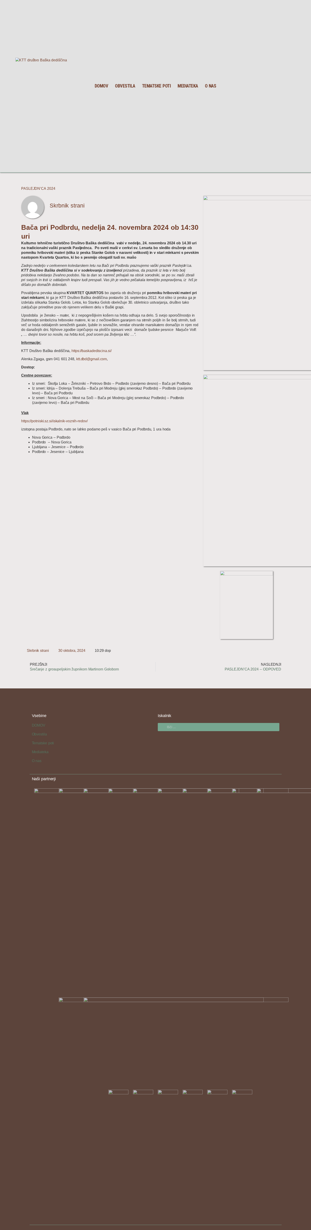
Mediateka (188, 86)
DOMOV (101, 86)
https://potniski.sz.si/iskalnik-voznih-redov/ (54, 421)
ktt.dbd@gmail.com (91, 359)
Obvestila (125, 86)
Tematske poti (156, 86)
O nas (210, 86)
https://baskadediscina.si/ (91, 351)
